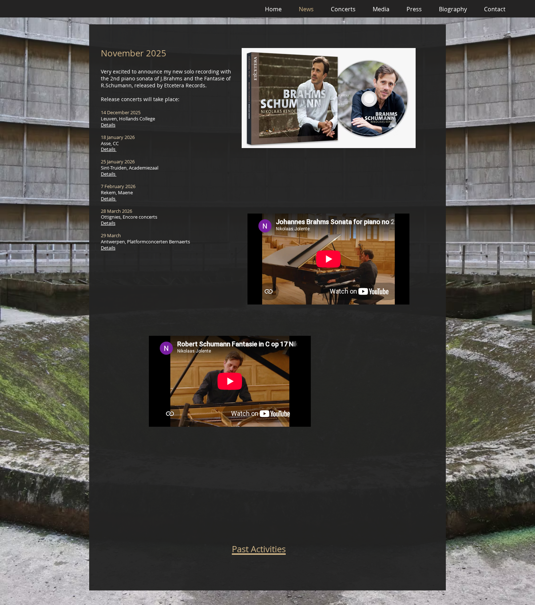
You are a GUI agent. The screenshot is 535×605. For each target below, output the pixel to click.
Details (108, 125)
